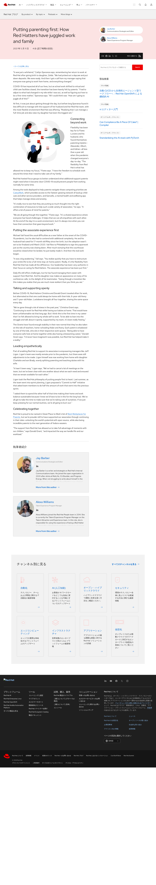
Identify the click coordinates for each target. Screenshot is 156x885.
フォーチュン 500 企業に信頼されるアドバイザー (133, 703)
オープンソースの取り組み (138, 720)
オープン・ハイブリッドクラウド (93, 589)
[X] (121, 682)
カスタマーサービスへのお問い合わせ (89, 700)
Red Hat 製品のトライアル (63, 695)
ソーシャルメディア (86, 710)
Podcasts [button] (51, 14)
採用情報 (132, 729)
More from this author (46, 487)
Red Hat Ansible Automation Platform (14, 706)
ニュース (132, 716)
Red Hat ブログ (11, 14)
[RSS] (139, 56)
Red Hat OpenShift (10, 702)
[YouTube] (111, 682)
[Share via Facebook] (106, 56)
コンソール (58, 708)
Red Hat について (110, 716)
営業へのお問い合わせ (87, 695)
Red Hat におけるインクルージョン (97, 756)
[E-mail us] (116, 56)
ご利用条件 (36, 763)
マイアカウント (34, 699)
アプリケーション (93, 630)
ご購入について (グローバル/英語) (64, 700)
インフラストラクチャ (61, 632)
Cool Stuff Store (116, 756)
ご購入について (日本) (62, 704)
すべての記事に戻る (21, 66)
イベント (37, 756)
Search (137, 67)
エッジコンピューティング (30, 632)
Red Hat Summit (129, 756)
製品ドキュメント (35, 715)
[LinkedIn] (105, 682)
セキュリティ (122, 587)
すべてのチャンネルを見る (124, 564)
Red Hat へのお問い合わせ (63, 756)
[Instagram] (127, 682)
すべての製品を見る (11, 711)
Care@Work (18, 192)
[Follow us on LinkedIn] (37, 466)
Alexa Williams (112, 38)
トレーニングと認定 (36, 695)
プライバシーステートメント (21, 763)
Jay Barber (111, 29)
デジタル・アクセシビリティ (74, 763)
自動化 (24, 587)
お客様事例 (108, 725)
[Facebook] (116, 682)
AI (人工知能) (59, 587)
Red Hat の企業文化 (111, 720)
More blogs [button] (65, 14)
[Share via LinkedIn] (109, 56)
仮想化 (118, 629)
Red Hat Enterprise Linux (12, 699)
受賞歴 (149, 708)
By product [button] (26, 14)
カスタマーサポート (36, 702)
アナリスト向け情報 (111, 729)
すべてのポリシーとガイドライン (52, 763)
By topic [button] (39, 14)
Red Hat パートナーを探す (38, 709)
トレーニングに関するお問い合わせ (89, 705)
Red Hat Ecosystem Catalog (38, 712)
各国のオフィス (47, 756)
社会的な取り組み (135, 725)
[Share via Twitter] (112, 56)
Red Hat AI (7, 695)
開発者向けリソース (36, 705)
